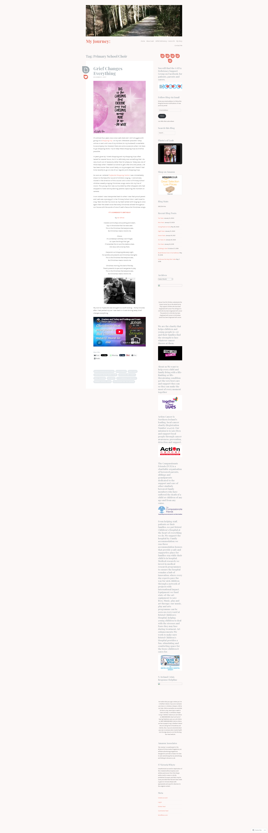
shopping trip (107, 141)
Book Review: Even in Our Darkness (168, 253)
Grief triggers (99, 378)
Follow (162, 116)
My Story (179, 41)
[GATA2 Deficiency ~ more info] (173, 56)
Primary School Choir (102, 381)
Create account (163, 798)
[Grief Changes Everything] (86, 70)
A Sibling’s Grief (163, 248)
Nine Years (161, 222)
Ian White (120, 218)
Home (143, 41)
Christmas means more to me (105, 375)
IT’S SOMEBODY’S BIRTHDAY (120, 212)
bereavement (121, 371)
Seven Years (161, 235)
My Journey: (98, 41)
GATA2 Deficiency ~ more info (165, 41)
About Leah (150, 41)
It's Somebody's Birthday (126, 378)
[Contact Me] (170, 61)
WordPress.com (163, 815)
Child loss (133, 371)
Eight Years (161, 231)
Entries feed (161, 806)
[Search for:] (166, 133)
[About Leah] (168, 56)
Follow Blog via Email (169, 97)
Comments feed (163, 811)
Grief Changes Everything (107, 70)
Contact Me (178, 45)
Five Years (161, 244)
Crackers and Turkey (127, 375)
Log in (160, 802)
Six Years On (162, 240)
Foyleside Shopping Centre (119, 175)
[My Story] (178, 56)
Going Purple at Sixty (164, 227)
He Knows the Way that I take (167, 259)
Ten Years (161, 218)
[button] (165, 156)
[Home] (162, 56)
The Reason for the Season (123, 381)
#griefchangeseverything (104, 371)
